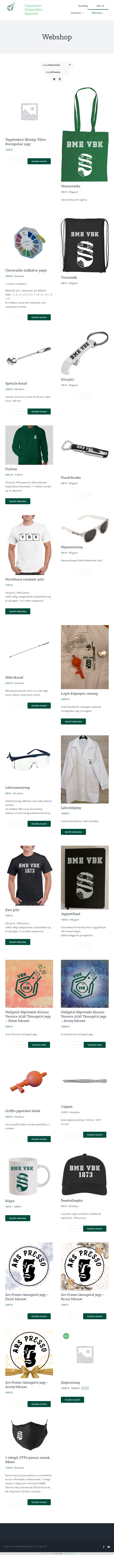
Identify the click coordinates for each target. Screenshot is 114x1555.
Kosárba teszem (39, 161)
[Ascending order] (70, 65)
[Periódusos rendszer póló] (29, 545)
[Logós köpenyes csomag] (85, 657)
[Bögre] (29, 1175)
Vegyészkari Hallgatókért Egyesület (34, 9)
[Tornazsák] (85, 245)
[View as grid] (54, 79)
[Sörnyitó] (85, 353)
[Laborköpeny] (85, 769)
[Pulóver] (29, 445)
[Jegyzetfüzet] (85, 878)
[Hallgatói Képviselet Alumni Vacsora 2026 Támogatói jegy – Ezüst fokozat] (29, 984)
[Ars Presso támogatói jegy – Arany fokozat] (29, 1354)
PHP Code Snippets (46, 1553)
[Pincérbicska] (85, 449)
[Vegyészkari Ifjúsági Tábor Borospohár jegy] (29, 111)
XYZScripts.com (69, 1553)
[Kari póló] (29, 876)
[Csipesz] (85, 1080)
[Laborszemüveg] (29, 759)
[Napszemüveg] (85, 529)
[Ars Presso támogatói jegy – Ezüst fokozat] (29, 1266)
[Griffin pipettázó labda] (29, 1083)
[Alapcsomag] (85, 1354)
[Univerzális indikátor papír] (29, 242)
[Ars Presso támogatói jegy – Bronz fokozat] (85, 1266)
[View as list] (60, 79)
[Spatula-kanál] (29, 355)
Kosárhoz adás (39, 1045)
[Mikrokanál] (29, 649)
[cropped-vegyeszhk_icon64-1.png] (11, 3)
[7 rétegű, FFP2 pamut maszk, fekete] (29, 1435)
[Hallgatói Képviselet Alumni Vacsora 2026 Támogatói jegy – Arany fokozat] (85, 984)
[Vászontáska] (85, 134)
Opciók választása (17, 501)
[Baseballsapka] (85, 1174)
